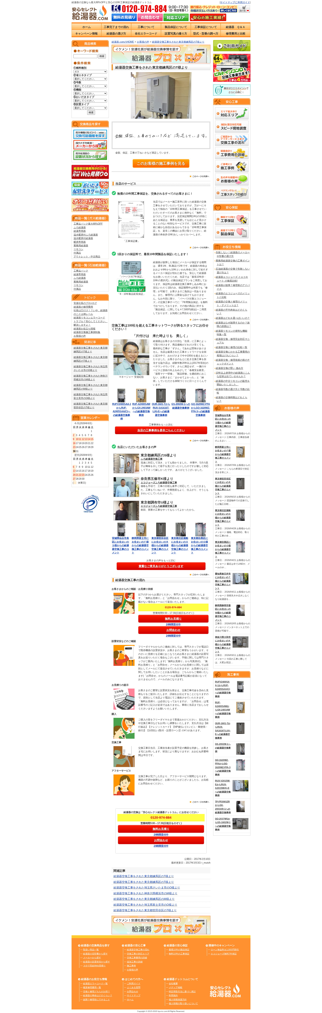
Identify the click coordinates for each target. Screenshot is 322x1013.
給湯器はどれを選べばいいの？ (233, 318)
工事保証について (206, 27)
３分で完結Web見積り (94, 965)
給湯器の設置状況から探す (96, 961)
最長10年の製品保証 (179, 949)
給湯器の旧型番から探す (95, 953)
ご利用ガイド (242, 2)
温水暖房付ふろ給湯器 (86, 234)
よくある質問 (133, 987)
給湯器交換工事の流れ (138, 949)
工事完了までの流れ (116, 27)
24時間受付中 (173, 624)
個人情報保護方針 (178, 999)
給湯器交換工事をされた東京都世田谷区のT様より (145, 910)
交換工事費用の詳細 (137, 957)
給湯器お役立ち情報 (84, 328)
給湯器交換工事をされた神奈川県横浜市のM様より (145, 893)
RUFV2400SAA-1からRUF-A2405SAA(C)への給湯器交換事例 (121, 411)
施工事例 (131, 965)
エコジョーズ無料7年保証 (224, 953)
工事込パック (81, 270)
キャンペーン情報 (86, 33)
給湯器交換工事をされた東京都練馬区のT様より (143, 876)
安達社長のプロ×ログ (85, 303)
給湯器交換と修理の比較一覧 (231, 347)
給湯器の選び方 (116, 33)
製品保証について (176, 27)
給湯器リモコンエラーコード (89, 317)
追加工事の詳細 (135, 961)
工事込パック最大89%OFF (88, 223)
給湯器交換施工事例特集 (87, 332)
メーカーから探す (92, 957)
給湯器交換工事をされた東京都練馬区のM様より (144, 898)
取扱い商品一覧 (91, 949)
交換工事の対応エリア (138, 953)
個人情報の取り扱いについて (183, 1003)
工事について (146, 27)
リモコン (78, 249)
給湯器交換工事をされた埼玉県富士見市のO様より (145, 904)
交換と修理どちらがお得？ (96, 991)
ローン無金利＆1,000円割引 (225, 949)
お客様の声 (80, 335)
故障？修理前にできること (96, 999)
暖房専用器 (80, 242)
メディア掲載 (175, 987)
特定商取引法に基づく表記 (182, 991)
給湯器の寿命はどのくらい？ (97, 995)
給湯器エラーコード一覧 (95, 983)
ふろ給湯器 (80, 227)
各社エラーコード (146, 33)
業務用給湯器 (81, 245)
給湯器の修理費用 (83, 306)
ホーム (86, 27)
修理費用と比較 (235, 33)
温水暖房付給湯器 (83, 238)
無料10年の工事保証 (179, 953)
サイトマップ (227, 2)
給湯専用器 (80, 231)
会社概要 (173, 983)
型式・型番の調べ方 (205, 33)
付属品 (77, 252)
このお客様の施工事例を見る (161, 163)
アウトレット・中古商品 (87, 256)
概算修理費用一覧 (92, 987)
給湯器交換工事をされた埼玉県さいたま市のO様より (146, 887)
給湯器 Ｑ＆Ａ (235, 27)
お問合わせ (132, 991)
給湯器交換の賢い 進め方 (229, 368)
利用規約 (173, 995)
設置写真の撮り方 (176, 33)
